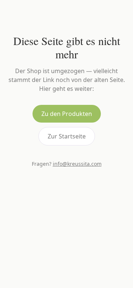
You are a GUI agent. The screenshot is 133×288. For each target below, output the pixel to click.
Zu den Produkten (66, 114)
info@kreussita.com (77, 163)
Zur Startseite (67, 136)
